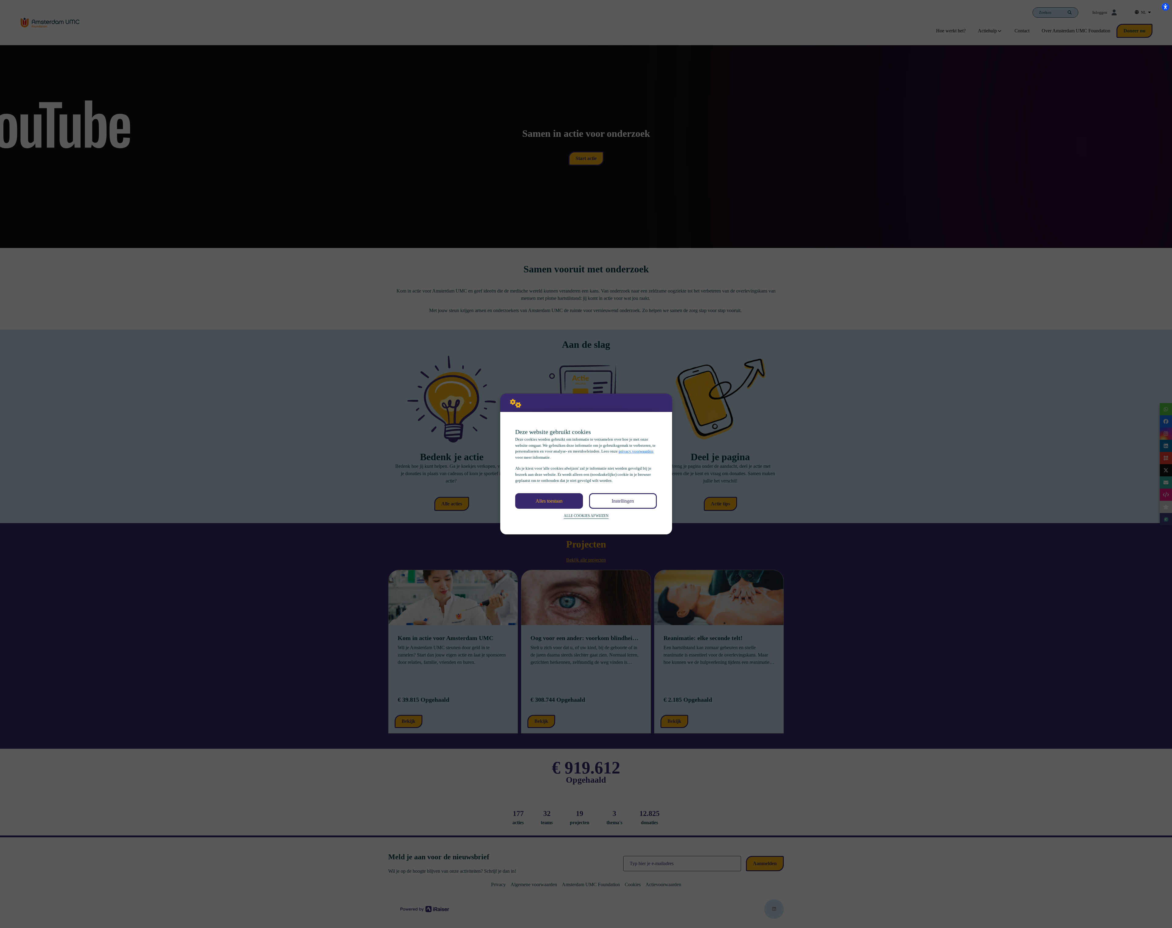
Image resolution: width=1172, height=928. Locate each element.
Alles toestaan (549, 501)
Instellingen (623, 501)
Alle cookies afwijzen (586, 516)
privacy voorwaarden (636, 451)
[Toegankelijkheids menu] (1165, 6)
